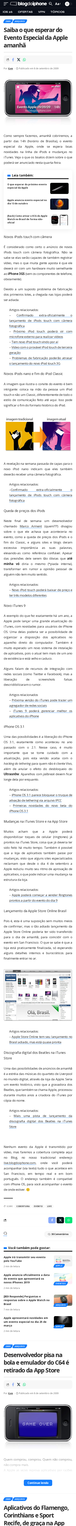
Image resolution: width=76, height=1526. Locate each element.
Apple (59, 1265)
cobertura (23, 1206)
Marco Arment (31, 526)
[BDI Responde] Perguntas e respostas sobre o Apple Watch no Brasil (27, 1300)
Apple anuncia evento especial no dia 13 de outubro (27, 202)
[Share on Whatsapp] (24, 60)
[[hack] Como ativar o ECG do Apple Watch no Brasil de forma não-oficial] (59, 219)
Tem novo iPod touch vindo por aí (34, 342)
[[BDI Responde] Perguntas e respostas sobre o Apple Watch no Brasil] (63, 1300)
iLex (10, 68)
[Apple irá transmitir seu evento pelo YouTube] (63, 1260)
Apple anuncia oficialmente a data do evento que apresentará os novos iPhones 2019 (27, 1278)
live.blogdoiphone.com (20, 1163)
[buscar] (50, 4)
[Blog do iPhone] (29, 4)
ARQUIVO (20, 21)
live (49, 1206)
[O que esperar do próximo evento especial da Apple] (59, 188)
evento (38, 1206)
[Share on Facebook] (12, 60)
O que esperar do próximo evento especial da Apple (27, 186)
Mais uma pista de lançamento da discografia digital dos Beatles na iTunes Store (40, 1121)
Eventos (61, 1283)
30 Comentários (60, 1234)
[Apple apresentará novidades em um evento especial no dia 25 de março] (63, 1321)
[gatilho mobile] (7, 4)
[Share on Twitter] (18, 60)
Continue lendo (38, 1483)
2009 (8, 21)
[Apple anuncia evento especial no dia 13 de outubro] (59, 204)
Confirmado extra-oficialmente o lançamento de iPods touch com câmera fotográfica (40, 320)
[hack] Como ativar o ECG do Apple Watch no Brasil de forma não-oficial (27, 219)
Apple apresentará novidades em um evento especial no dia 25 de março (26, 1321)
